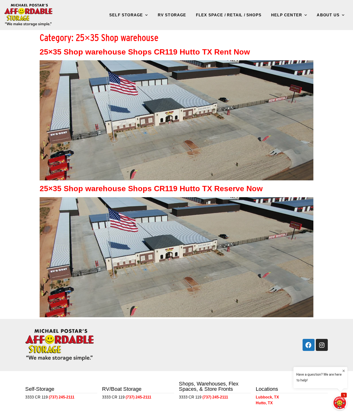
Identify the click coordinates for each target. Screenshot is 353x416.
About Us (328, 15)
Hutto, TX (264, 403)
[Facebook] (309, 345)
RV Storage (172, 15)
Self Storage (126, 15)
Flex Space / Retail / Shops (229, 15)
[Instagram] (322, 345)
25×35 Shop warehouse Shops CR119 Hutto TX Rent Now (145, 52)
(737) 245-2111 (61, 397)
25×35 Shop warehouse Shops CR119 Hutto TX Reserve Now (151, 188)
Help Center (286, 15)
